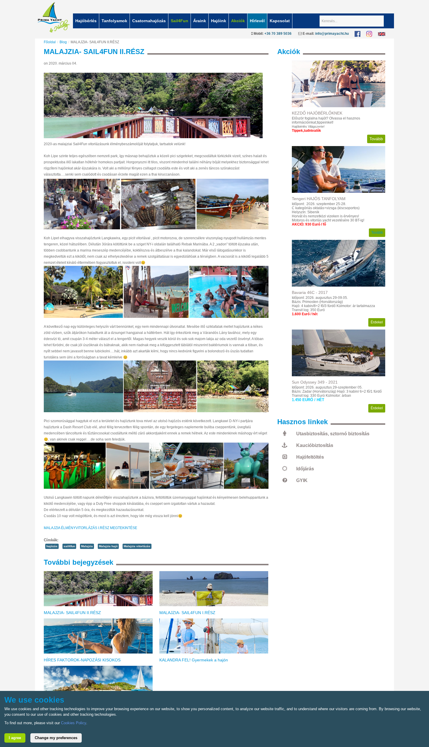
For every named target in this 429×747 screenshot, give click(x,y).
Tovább (376, 138)
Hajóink (218, 20)
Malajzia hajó (108, 546)
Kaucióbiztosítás (314, 445)
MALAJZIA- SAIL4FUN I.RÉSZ (187, 612)
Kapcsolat (280, 20)
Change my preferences (56, 738)
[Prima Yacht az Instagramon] (369, 34)
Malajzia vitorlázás (137, 546)
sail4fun (69, 546)
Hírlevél (257, 20)
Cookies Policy (73, 723)
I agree (15, 738)
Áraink (199, 20)
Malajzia (87, 546)
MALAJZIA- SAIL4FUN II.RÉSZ (72, 612)
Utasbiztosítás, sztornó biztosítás (332, 433)
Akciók (238, 20)
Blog (63, 42)
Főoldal (50, 42)
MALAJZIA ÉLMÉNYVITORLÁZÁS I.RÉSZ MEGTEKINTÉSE (90, 528)
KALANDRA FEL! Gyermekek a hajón (193, 660)
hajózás (51, 546)
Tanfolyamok (114, 20)
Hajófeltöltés (310, 457)
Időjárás (305, 468)
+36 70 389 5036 (278, 34)
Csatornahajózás (149, 20)
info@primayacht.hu (332, 34)
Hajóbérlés (86, 20)
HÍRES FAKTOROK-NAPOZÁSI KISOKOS (82, 660)
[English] (381, 34)
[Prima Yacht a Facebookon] (357, 34)
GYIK (302, 480)
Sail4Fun (179, 20)
